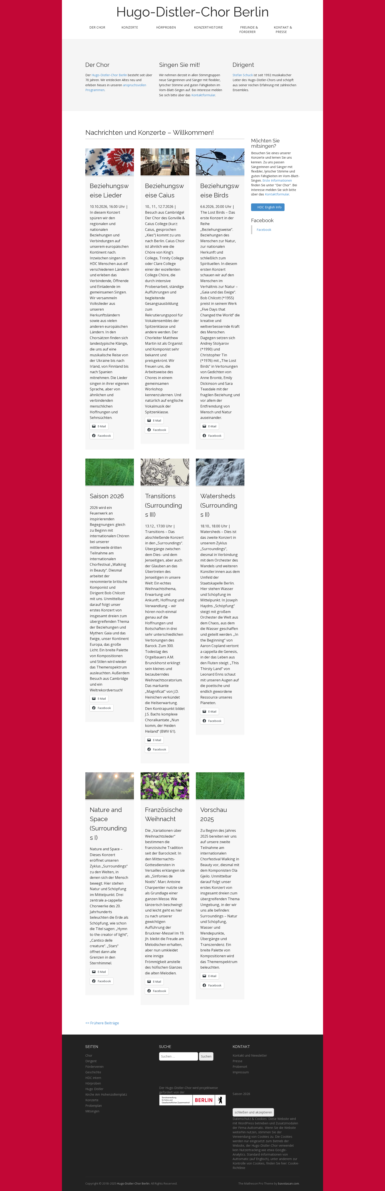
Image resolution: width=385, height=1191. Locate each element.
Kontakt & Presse (283, 29)
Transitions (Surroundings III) (163, 505)
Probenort (240, 1066)
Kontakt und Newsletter (250, 1055)
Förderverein (94, 1066)
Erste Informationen (277, 180)
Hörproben (166, 27)
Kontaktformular (203, 95)
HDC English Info (269, 207)
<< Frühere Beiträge (102, 1023)
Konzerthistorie (208, 27)
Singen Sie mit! (179, 64)
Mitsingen (92, 1111)
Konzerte (129, 27)
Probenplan (93, 1105)
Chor (88, 1055)
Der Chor (97, 27)
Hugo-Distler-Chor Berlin (192, 12)
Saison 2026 (107, 496)
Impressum (241, 1072)
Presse (237, 1061)
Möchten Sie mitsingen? (265, 143)
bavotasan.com (288, 1183)
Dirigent (243, 64)
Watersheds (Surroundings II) (218, 505)
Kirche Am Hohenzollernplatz (106, 1094)
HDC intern (93, 1078)
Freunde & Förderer (248, 29)
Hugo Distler (94, 1089)
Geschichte (93, 1072)
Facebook (262, 220)
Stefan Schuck (243, 75)
